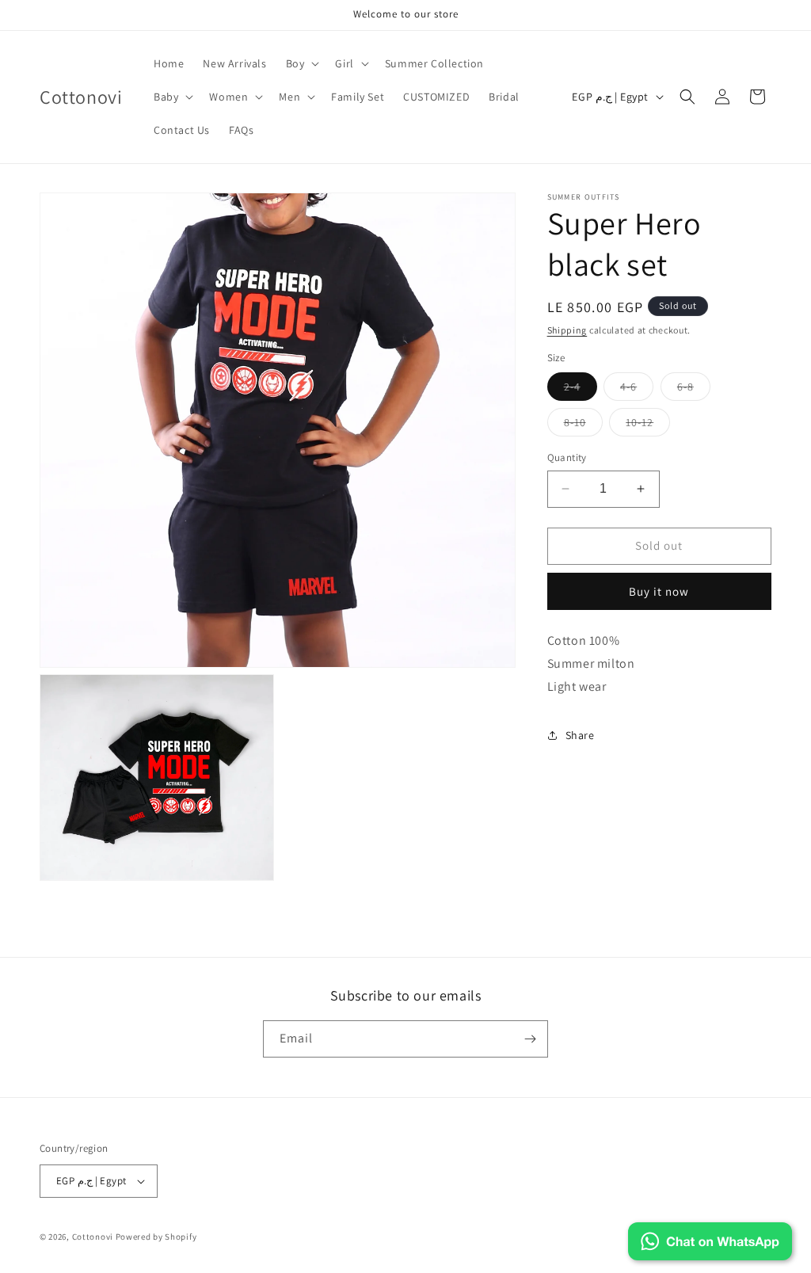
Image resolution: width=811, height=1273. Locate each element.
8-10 (583, 425)
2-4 (580, 390)
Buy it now (659, 591)
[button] (301, 63)
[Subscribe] (529, 1039)
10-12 (648, 425)
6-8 (693, 390)
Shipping (567, 330)
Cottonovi (92, 1236)
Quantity (567, 457)
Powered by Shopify (156, 1236)
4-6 (636, 390)
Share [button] (580, 735)
